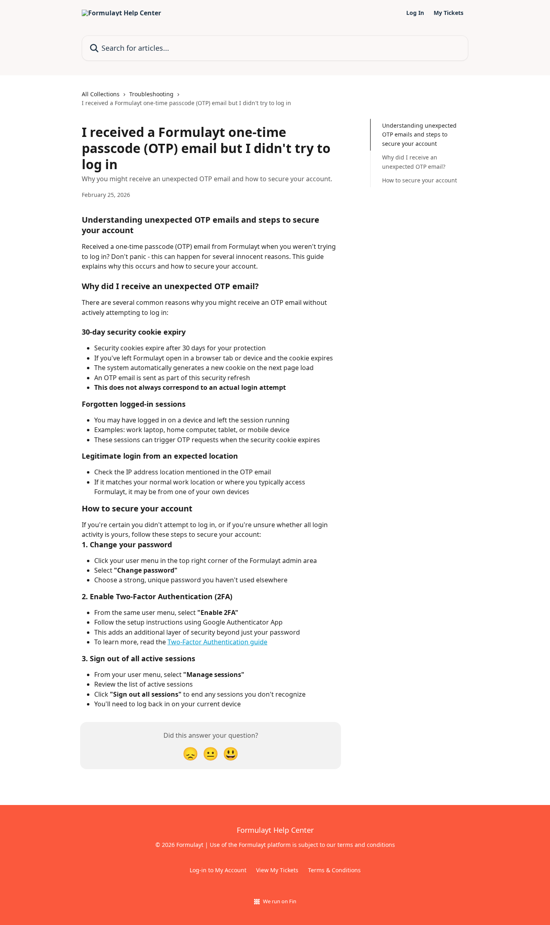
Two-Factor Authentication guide (217, 641)
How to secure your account (419, 180)
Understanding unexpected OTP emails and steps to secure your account (419, 134)
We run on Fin (279, 901)
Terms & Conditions (334, 870)
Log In (415, 13)
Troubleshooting (151, 94)
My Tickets (448, 13)
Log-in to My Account (218, 870)
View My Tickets (277, 870)
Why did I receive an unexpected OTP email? (413, 161)
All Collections (101, 94)
